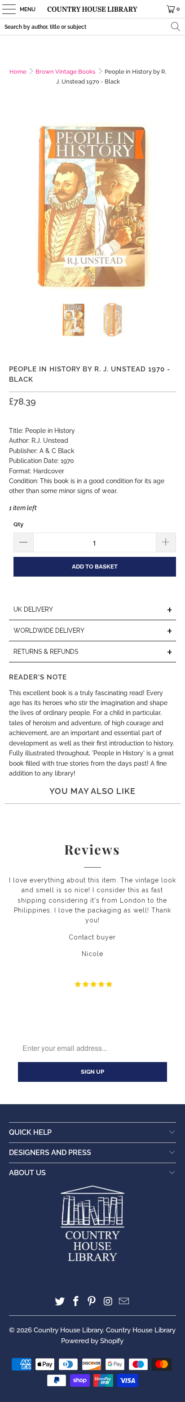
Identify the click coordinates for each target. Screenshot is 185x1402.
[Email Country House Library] (124, 1302)
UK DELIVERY (92, 610)
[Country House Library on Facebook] (76, 1302)
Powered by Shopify (92, 1341)
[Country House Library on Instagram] (108, 1302)
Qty (18, 524)
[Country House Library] (92, 9)
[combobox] (92, 26)
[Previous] (16, 206)
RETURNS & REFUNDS (92, 652)
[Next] (169, 206)
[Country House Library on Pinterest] (92, 1302)
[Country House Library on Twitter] (60, 1302)
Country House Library (68, 1330)
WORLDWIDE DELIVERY (92, 631)
